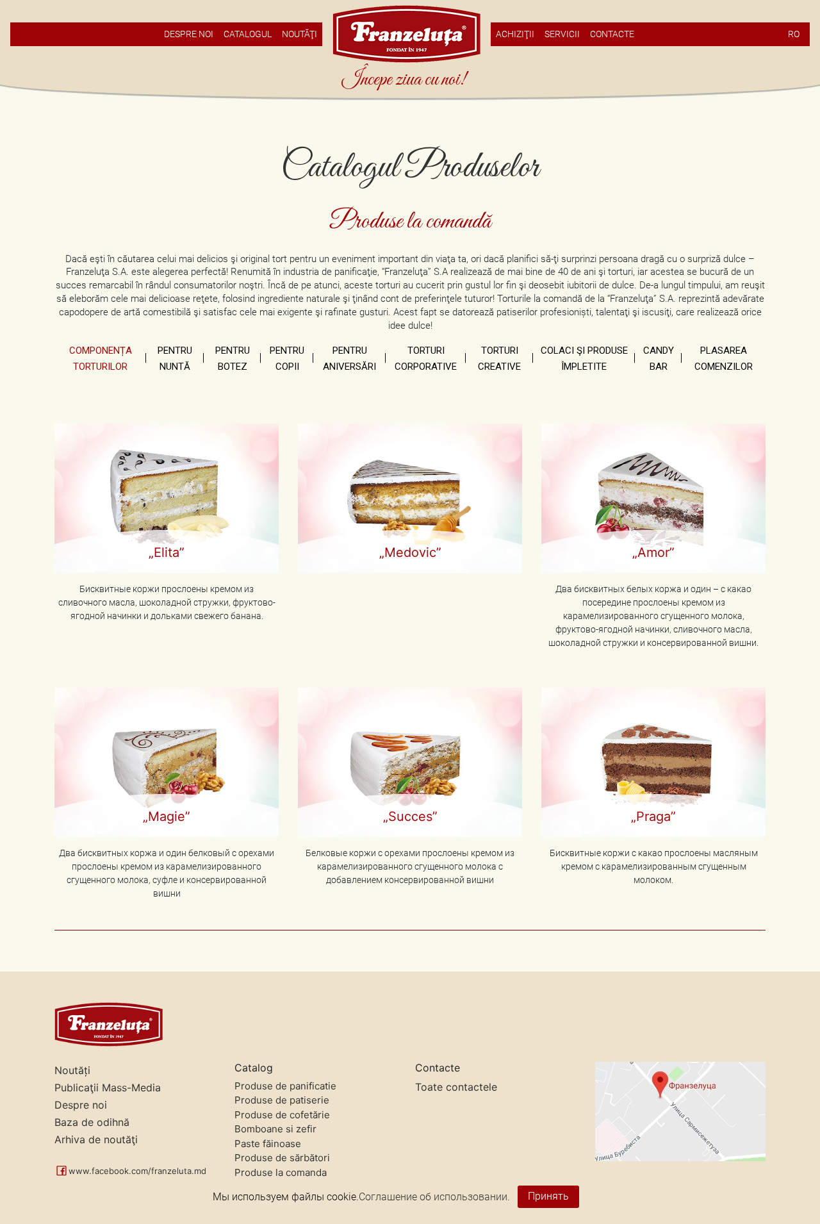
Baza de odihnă (91, 1122)
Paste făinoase (267, 1143)
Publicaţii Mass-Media (107, 1087)
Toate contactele (456, 1086)
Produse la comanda (280, 1172)
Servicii (562, 34)
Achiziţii (515, 34)
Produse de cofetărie (282, 1115)
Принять (548, 1196)
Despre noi (80, 1104)
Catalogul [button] (248, 34)
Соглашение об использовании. (434, 1196)
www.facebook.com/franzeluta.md (137, 1171)
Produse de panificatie (285, 1086)
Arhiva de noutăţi (96, 1139)
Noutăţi (299, 34)
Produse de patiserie (281, 1100)
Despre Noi (188, 34)
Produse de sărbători (282, 1158)
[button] (166, 536)
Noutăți (72, 1070)
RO (794, 34)
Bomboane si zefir (275, 1129)
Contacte (612, 34)
